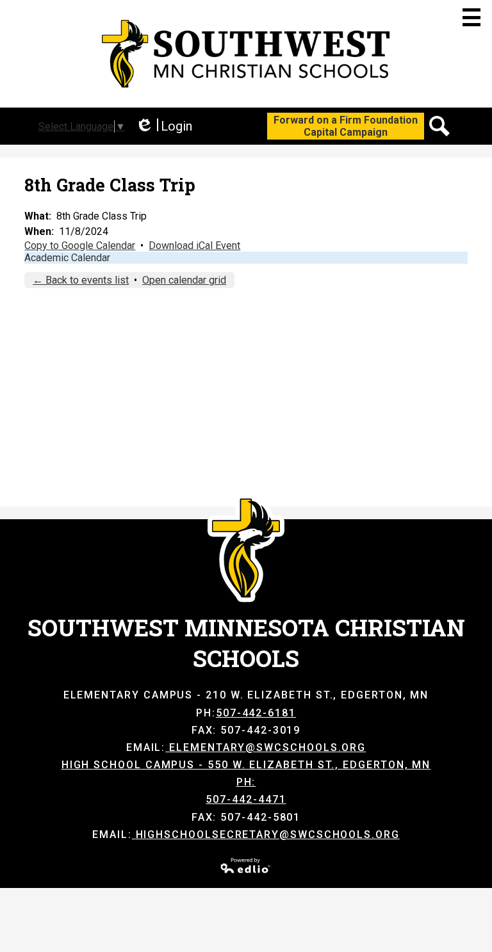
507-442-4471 (246, 799)
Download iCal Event (194, 245)
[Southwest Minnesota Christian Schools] (246, 53)
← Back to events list (81, 280)
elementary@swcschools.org (267, 747)
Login (163, 126)
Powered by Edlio (246, 865)
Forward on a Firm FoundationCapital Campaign (346, 126)
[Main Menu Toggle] (471, 17)
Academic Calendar (67, 258)
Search (439, 126)
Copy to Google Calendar (79, 245)
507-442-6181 (256, 713)
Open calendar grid (184, 280)
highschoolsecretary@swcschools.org (268, 834)
